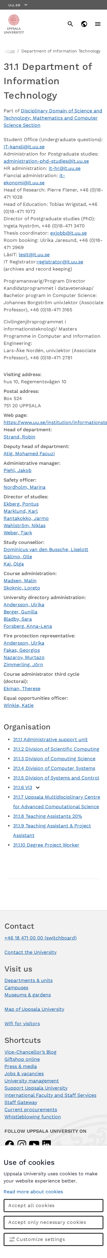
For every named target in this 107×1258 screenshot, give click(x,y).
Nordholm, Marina (24, 487)
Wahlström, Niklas (24, 525)
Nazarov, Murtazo (24, 657)
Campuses (16, 987)
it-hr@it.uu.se (65, 168)
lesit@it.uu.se (34, 254)
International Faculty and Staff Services (50, 1095)
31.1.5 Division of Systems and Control (56, 778)
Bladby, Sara (18, 619)
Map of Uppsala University (34, 1009)
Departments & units (28, 980)
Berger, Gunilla (20, 612)
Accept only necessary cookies (47, 1222)
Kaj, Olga (14, 564)
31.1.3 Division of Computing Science (54, 758)
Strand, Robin (19, 437)
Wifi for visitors (22, 1023)
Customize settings (40, 1239)
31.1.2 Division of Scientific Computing (56, 749)
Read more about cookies (33, 1191)
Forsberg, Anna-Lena (28, 626)
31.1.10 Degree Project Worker (46, 845)
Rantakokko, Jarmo (26, 518)
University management (31, 1081)
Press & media (20, 1066)
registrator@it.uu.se (60, 262)
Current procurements (30, 1109)
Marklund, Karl (21, 511)
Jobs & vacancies (24, 1073)
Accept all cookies (31, 1205)
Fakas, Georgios (22, 650)
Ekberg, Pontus (21, 504)
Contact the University (30, 952)
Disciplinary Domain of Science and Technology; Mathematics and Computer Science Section (53, 118)
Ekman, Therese (22, 688)
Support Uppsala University (35, 1088)
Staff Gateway (20, 1102)
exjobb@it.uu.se (68, 233)
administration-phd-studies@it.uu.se (46, 161)
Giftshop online (22, 1059)
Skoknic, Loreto (22, 588)
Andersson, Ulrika (24, 604)
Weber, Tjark (18, 533)
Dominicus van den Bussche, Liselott (46, 549)
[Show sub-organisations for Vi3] (38, 788)
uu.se (14, 4)
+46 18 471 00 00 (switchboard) (40, 938)
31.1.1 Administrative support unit (50, 739)
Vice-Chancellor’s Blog (30, 1052)
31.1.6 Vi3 (22, 787)
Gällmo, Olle (18, 556)
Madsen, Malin (20, 580)
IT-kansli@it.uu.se (24, 147)
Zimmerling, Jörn (23, 664)
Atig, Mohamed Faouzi (29, 453)
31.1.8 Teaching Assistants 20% (47, 816)
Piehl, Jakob (18, 470)
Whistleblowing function (32, 1117)
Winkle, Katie (19, 705)
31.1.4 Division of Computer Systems (54, 768)
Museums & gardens (27, 995)
